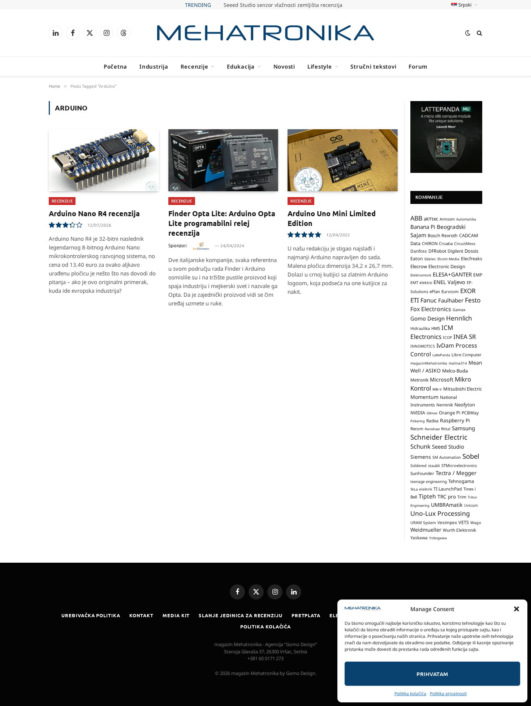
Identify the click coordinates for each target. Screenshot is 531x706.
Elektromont (420, 275)
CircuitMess (464, 243)
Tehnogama (461, 481)
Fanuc (428, 300)
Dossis (471, 251)
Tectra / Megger (456, 472)
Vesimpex (447, 522)
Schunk (420, 446)
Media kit (176, 615)
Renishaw (432, 429)
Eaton (416, 259)
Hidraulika (420, 328)
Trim (461, 497)
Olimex (432, 413)
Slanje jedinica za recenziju (240, 615)
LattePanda (441, 355)
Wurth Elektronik (459, 530)
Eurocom (450, 291)
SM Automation (446, 457)
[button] (516, 609)
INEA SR (464, 336)
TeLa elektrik (421, 489)
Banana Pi (422, 226)
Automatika (466, 219)
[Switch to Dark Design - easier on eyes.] (467, 33)
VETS (463, 522)
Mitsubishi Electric (462, 388)
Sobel (470, 456)
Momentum (424, 396)
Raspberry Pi (455, 420)
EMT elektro (421, 282)
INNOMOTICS (422, 346)
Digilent (455, 251)
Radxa (432, 421)
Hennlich (459, 318)
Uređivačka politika (90, 615)
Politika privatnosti (448, 693)
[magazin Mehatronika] (265, 33)
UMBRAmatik (447, 504)
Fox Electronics (430, 309)
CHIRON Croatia (437, 243)
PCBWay (470, 413)
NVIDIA (417, 413)
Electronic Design (446, 266)
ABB (416, 218)
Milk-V (437, 389)
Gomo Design (427, 318)
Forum (418, 66)
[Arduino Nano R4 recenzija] (104, 160)
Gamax (459, 309)
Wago (475, 522)
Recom (416, 428)
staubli (434, 465)
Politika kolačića (410, 693)
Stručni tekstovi (373, 66)
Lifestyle (319, 66)
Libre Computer (467, 354)
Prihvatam (432, 673)
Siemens (420, 456)
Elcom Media (448, 258)
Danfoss (418, 251)
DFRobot (437, 251)
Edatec (430, 258)
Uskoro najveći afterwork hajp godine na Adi (283, 5)
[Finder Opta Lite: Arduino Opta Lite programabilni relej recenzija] (223, 160)
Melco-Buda (455, 370)
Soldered (418, 465)
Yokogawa (438, 537)
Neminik (444, 405)
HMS (435, 328)
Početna (115, 66)
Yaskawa (419, 537)
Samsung (463, 428)
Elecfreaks (471, 259)
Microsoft (441, 379)
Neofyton (464, 404)
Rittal (445, 428)
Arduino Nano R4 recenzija (94, 213)
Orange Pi (449, 413)
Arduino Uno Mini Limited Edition (332, 218)
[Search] (478, 33)
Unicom (471, 505)
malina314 (458, 363)
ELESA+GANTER (452, 274)
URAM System (423, 522)
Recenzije (194, 66)
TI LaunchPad (447, 489)
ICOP (447, 337)
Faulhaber (450, 300)
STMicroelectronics (459, 465)
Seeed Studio (448, 446)
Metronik (419, 380)
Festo (473, 300)
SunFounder (422, 473)
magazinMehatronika (428, 363)
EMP (477, 275)
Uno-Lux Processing (440, 513)
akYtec (431, 218)
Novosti (284, 66)
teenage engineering (428, 481)
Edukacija (241, 66)
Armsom (447, 219)
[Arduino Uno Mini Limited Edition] (343, 160)
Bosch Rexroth (443, 235)
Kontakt (141, 615)
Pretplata (306, 615)
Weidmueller (425, 529)
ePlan (434, 291)
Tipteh (427, 496)
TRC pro (446, 496)
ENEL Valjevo (449, 282)
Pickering (417, 421)
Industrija (153, 66)
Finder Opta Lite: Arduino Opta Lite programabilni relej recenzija (221, 223)
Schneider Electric (438, 436)
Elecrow (418, 266)
